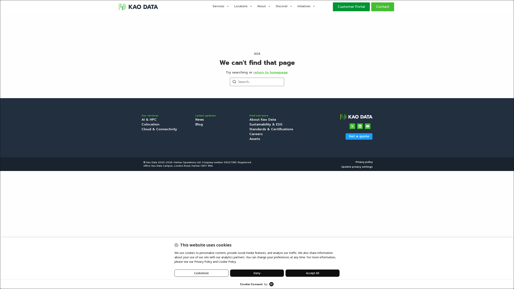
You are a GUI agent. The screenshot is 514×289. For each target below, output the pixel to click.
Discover (282, 6)
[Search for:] (257, 82)
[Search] (234, 82)
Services (218, 6)
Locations (241, 6)
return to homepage (270, 72)
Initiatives (303, 6)
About (261, 6)
